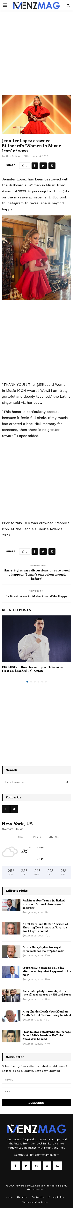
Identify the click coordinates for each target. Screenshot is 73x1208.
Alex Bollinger (14, 156)
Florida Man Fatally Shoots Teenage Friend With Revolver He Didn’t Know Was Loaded (46, 1035)
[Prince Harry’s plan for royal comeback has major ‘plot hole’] (11, 951)
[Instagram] (36, 1165)
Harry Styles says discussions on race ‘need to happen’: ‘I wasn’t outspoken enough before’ (37, 574)
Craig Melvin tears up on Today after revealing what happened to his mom (46, 971)
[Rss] (57, 1165)
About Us (22, 1197)
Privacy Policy (56, 1197)
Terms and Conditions (35, 1202)
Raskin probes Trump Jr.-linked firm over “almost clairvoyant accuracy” (43, 904)
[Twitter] (26, 1165)
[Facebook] (15, 1165)
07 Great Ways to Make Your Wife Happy (36, 596)
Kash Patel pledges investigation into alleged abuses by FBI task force (46, 992)
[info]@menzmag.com (44, 1154)
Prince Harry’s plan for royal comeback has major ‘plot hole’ (43, 948)
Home (9, 1197)
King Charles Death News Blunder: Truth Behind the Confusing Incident (46, 1013)
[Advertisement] (36, 56)
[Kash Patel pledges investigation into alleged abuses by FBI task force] (11, 995)
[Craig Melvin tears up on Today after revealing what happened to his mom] (11, 972)
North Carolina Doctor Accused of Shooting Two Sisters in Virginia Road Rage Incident (45, 927)
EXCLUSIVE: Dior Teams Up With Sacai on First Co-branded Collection (32, 669)
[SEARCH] (67, 782)
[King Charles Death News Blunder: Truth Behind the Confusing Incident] (11, 1016)
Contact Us (38, 1197)
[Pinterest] (47, 1165)
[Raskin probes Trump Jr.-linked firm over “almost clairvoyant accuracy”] (11, 905)
